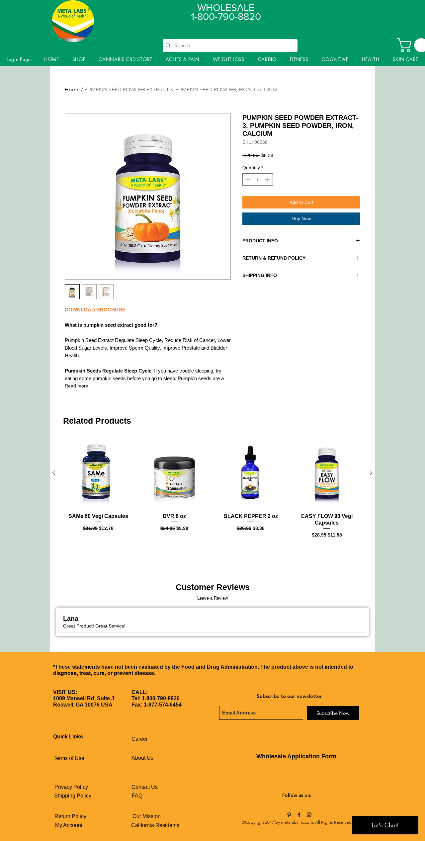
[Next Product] (371, 473)
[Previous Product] (54, 473)
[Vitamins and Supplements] (289, 815)
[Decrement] (247, 179)
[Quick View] (98, 473)
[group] (212, 495)
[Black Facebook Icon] (299, 815)
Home (72, 89)
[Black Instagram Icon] (309, 815)
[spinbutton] (258, 179)
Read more (76, 385)
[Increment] (268, 179)
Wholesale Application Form (296, 756)
